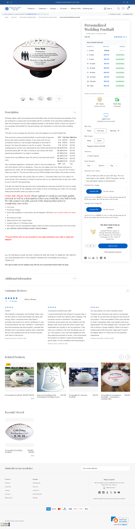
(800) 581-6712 (32, 14)
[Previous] (11, 2)
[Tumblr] (108, 492)
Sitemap (35, 498)
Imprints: (88, 151)
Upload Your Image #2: (93, 203)
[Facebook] (86, 258)
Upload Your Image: (92, 185)
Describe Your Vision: (92, 171)
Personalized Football (13, 395)
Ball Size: (88, 126)
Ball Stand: (88, 136)
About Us (35, 487)
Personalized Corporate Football (78, 396)
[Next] (123, 2)
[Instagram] (104, 492)
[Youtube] (119, 492)
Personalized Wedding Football (13, 451)
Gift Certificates (37, 494)
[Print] (94, 258)
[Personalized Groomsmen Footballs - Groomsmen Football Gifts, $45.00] (115, 377)
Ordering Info (36, 483)
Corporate (8, 487)
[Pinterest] (106, 258)
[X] (98, 258)
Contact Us (36, 490)
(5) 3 (125, 37)
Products (7, 483)
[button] (5, 524)
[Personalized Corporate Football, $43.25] (83, 377)
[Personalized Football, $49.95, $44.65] (19, 377)
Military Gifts (8, 498)
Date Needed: (89, 161)
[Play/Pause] (8, 2)
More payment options (113, 252)
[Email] (90, 258)
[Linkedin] (102, 258)
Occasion (7, 494)
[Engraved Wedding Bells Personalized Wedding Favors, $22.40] (51, 377)
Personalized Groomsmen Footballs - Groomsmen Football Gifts (111, 397)
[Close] (127, 2)
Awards (7, 490)
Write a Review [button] (30, 299)
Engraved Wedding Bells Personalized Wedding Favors (48, 396)
